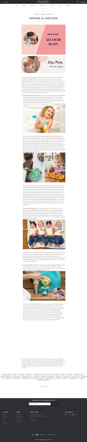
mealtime (59, 376)
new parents (17, 378)
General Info (42, 5)
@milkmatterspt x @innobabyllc (38, 210)
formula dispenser (6, 376)
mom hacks (76, 376)
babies (15, 374)
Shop (24, 5)
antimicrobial (7, 374)
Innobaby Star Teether (56, 254)
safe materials (49, 378)
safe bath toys (27, 378)
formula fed (17, 376)
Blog (60, 5)
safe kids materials (38, 378)
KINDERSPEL (20, 417)
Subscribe (54, 403)
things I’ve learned (44, 379)
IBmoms (67, 5)
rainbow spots (49, 150)
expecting (69, 374)
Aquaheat (37, 270)
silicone (65, 378)
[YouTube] (73, 414)
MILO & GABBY (20, 421)
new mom (9, 378)
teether (82, 378)
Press (52, 5)
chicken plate (37, 374)
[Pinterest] (70, 414)
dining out (46, 374)
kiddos (43, 376)
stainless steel (73, 378)
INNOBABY (19, 414)
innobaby (36, 376)
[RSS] (75, 414)
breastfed (21, 374)
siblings (58, 378)
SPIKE (18, 423)
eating (62, 374)
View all (18, 425)
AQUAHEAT (19, 419)
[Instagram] (65, 414)
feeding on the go (79, 374)
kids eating (51, 376)
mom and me (67, 376)
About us (33, 5)
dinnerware (55, 374)
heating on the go (27, 376)
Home (17, 5)
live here (34, 261)
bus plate (29, 374)
